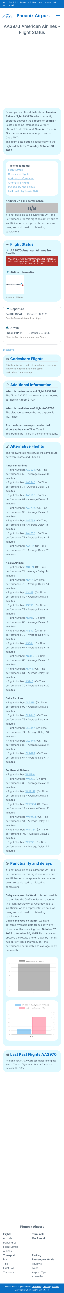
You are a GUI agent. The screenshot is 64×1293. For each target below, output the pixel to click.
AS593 (29, 605)
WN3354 (30, 804)
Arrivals (7, 1238)
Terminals (38, 1234)
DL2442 (30, 715)
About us (55, 1286)
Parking (36, 1255)
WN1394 (30, 774)
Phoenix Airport (33, 15)
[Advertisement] (32, 72)
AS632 (29, 630)
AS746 (29, 681)
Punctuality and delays (21, 186)
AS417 (28, 579)
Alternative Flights (18, 182)
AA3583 (30, 495)
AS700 (29, 655)
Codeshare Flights (18, 174)
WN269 (29, 778)
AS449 (29, 592)
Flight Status (15, 169)
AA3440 (30, 482)
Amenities (37, 1276)
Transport (9, 1255)
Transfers (8, 1272)
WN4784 (30, 829)
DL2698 (30, 753)
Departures (9, 1242)
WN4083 (30, 816)
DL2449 (30, 740)
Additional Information (21, 178)
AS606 (29, 617)
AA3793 (30, 520)
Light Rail (8, 1267)
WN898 (29, 842)
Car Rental (38, 1238)
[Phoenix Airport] (7, 16)
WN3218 (30, 791)
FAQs (35, 1267)
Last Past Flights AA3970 (23, 191)
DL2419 (29, 702)
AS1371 (29, 567)
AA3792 (30, 507)
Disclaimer (36, 1286)
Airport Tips (39, 1272)
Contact (46, 1286)
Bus (5, 1259)
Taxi (5, 1263)
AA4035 (30, 533)
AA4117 (29, 545)
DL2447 (29, 727)
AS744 (29, 668)
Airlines (7, 1251)
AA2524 (30, 469)
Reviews (37, 1263)
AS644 (29, 643)
